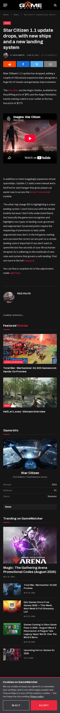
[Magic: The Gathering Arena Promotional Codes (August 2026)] (30, 545)
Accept (44, 705)
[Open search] (55, 5)
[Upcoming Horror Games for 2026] (12, 654)
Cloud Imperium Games (36, 477)
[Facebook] (23, 64)
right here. (15, 272)
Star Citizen (30, 473)
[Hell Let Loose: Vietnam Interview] (30, 392)
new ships (13, 90)
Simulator (52, 496)
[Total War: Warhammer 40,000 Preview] (12, 589)
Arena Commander (40, 191)
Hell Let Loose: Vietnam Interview (24, 411)
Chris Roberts (19, 477)
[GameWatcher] (30, 5)
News (7, 23)
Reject (16, 705)
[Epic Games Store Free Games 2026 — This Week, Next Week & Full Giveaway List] (12, 606)
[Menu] (5, 5)
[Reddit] (9, 64)
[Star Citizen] (30, 454)
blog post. (29, 260)
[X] (36, 64)
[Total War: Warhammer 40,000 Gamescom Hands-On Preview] (30, 349)
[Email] (50, 64)
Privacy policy (37, 696)
